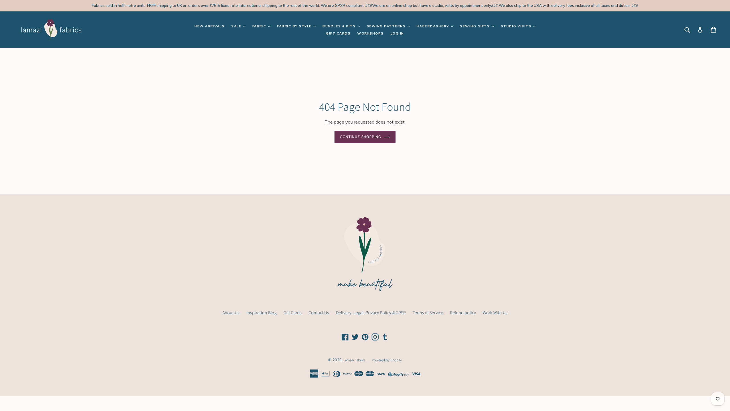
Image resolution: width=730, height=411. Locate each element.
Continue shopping (360, 136)
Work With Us (495, 313)
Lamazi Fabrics (354, 360)
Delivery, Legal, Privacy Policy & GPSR (371, 313)
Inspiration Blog (261, 313)
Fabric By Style (295, 26)
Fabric (260, 26)
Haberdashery (434, 26)
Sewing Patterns (387, 26)
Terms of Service (428, 313)
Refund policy (463, 313)
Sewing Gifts (475, 26)
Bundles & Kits (340, 26)
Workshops (370, 33)
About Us (231, 313)
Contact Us (319, 313)
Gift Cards (338, 33)
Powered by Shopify (387, 360)
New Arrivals (209, 26)
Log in (397, 33)
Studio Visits (517, 26)
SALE (237, 26)
